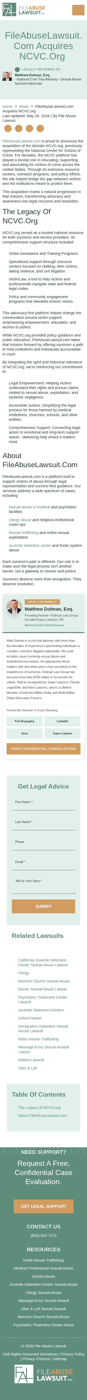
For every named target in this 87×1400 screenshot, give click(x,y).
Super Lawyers (62, 733)
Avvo (24, 733)
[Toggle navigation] (78, 10)
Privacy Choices (36, 1359)
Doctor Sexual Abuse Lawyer (42, 989)
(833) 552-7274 (44, 1235)
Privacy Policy (72, 1354)
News (24, 106)
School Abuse (29, 1018)
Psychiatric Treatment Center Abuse (43, 1325)
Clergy (23, 973)
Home (8, 106)
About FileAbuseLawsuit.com (42, 1115)
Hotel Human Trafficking (38, 1039)
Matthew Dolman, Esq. (32, 75)
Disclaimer (49, 1354)
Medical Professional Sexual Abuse (43, 1268)
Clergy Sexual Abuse (43, 1293)
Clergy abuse (20, 520)
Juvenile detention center (30, 545)
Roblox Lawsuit (31, 1060)
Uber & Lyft (27, 1068)
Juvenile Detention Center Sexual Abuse (43, 1284)
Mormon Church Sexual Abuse (44, 981)
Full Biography (24, 721)
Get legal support (43, 1206)
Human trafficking (23, 533)
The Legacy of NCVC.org (39, 1108)
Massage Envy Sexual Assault (43, 1301)
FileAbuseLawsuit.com (22, 141)
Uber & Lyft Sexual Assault (43, 1309)
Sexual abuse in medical (29, 507)
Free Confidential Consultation (43, 749)
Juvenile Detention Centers (41, 1010)
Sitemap (60, 1359)
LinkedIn (62, 721)
